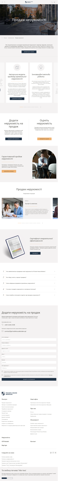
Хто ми (31, 412)
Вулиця (3, 359)
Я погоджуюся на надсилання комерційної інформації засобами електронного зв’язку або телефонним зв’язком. (28, 375)
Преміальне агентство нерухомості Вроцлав (40, 404)
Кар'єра (4, 445)
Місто (3, 354)
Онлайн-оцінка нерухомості (37, 423)
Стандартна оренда (6, 411)
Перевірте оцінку (44, 139)
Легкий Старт (5, 413)
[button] (55, 2)
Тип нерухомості (5, 365)
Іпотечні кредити (5, 415)
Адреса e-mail (5, 348)
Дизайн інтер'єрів (6, 417)
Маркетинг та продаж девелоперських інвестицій (13, 425)
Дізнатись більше (9, 171)
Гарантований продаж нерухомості (38, 425)
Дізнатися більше (17, 98)
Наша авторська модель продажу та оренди (40, 414)
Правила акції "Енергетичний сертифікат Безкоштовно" (14, 463)
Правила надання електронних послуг (11, 461)
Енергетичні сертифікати (7, 421)
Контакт (33, 441)
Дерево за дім (33, 433)
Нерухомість (6, 437)
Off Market (5, 441)
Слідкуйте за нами (8, 452)
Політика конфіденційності (8, 459)
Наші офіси (34, 399)
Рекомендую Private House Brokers (38, 431)
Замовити (35, 253)
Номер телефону (5, 342)
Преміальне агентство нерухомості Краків (40, 402)
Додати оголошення (29, 379)
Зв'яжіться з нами (29, 51)
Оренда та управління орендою (9, 404)
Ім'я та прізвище (5, 337)
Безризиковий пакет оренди (37, 427)
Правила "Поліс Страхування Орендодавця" (12, 465)
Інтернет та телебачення (7, 423)
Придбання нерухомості (7, 409)
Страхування (5, 419)
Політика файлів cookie (7, 457)
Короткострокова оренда (8, 407)
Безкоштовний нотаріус (35, 429)
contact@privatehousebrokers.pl (15, 331)
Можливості (34, 420)
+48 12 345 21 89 (10, 325)
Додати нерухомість (13, 139)
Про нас (33, 408)
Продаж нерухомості (7, 402)
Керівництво (33, 416)
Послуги (4, 399)
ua (54, 2)
